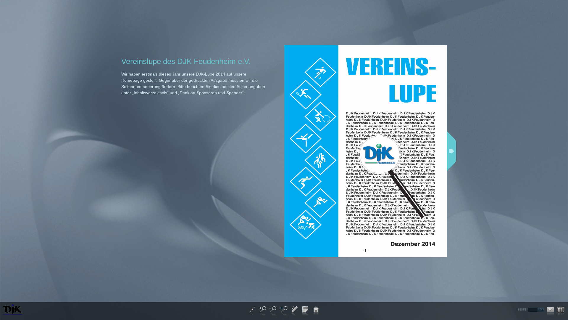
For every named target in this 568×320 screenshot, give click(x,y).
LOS (540, 309)
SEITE (522, 309)
